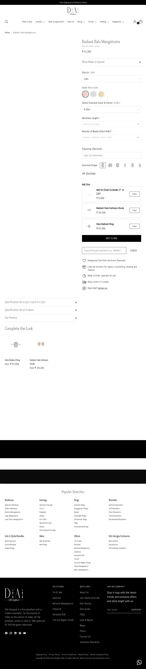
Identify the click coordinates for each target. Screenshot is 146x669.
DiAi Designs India (57, 658)
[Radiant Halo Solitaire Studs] (41, 344)
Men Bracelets (44, 541)
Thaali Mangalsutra (81, 566)
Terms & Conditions (68, 654)
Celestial (77, 551)
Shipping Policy (41, 654)
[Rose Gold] (85, 94)
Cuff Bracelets (114, 508)
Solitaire (77, 544)
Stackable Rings (80, 515)
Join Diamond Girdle (89, 597)
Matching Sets (10, 541)
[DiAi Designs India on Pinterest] (20, 634)
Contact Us (85, 636)
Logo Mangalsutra (11, 515)
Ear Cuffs (42, 519)
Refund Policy (83, 654)
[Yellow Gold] (101, 94)
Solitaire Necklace (12, 505)
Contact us (102, 288)
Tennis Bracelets (115, 515)
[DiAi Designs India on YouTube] (25, 634)
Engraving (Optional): (92, 148)
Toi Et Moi (78, 541)
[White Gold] (93, 94)
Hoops (41, 515)
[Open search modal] (6, 21)
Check (133, 250)
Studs (41, 526)
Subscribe (136, 609)
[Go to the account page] (133, 21)
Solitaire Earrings (45, 505)
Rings (76, 500)
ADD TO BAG (111, 238)
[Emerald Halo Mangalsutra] (56, 416)
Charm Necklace (11, 508)
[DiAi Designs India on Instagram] (11, 634)
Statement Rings (80, 519)
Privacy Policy (54, 654)
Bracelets (113, 500)
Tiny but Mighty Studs (82, 562)
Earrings (43, 500)
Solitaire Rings (79, 505)
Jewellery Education (90, 642)
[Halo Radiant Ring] (16, 344)
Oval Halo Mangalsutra (22, 437)
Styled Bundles (10, 544)
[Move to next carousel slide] (138, 389)
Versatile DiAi (79, 555)
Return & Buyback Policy (99, 654)
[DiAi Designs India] (73, 11)
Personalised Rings (81, 526)
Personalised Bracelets (117, 519)
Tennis (76, 559)
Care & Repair (86, 620)
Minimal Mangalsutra (12, 512)
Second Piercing (45, 523)
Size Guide (90, 173)
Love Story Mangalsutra (14, 519)
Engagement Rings (81, 508)
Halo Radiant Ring (12, 360)
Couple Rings (9, 548)
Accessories (113, 544)
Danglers (42, 512)
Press (82, 631)
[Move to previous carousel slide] (132, 389)
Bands (76, 512)
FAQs (82, 614)
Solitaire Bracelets (116, 505)
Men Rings (43, 544)
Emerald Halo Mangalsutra (56, 437)
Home (7, 32)
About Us (84, 592)
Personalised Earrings (47, 530)
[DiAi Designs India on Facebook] (6, 634)
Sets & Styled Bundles (14, 536)
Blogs (82, 625)
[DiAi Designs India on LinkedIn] (15, 634)
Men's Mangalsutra (81, 569)
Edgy (76, 523)
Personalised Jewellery (117, 548)
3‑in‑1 (41, 508)
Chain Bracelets (115, 512)
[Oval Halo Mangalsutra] (22, 416)
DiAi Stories (85, 603)
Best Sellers (113, 541)
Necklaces (9, 500)
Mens (41, 536)
